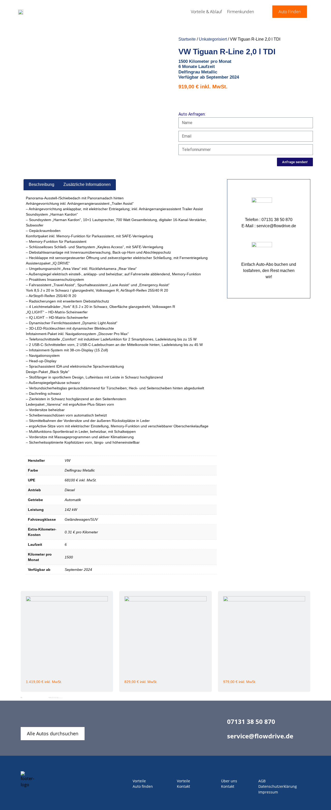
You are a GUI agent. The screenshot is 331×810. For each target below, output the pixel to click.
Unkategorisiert (213, 39)
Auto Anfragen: (192, 114)
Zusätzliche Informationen (87, 184)
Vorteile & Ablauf (206, 11)
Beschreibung (41, 184)
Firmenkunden (240, 11)
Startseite (187, 39)
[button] (289, 11)
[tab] (41, 185)
